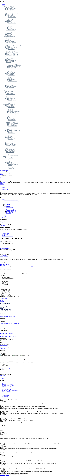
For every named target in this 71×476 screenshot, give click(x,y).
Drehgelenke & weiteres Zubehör (13, 153)
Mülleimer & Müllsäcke (9, 48)
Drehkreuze (8, 46)
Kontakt (3, 217)
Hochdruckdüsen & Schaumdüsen (13, 103)
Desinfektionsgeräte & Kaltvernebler (11, 58)
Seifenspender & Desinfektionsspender (12, 54)
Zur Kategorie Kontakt (3, 172)
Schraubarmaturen (11, 168)
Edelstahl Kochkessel (9, 20)
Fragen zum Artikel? (5, 298)
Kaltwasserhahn (10, 139)
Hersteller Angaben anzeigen (4, 300)
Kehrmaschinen (8, 62)
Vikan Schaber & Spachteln (12, 81)
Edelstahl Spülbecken (11, 26)
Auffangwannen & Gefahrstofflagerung (12, 86)
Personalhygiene (6, 202)
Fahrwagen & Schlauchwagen (12, 154)
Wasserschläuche (8, 161)
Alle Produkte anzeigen (9, 7)
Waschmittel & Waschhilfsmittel (11, 89)
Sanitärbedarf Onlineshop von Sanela (8, 385)
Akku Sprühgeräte (11, 70)
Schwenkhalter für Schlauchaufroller (13, 155)
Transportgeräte (8, 35)
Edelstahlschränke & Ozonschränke (13, 25)
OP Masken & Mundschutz (10, 41)
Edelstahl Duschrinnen (11, 119)
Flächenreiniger (8, 59)
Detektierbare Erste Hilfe (12, 18)
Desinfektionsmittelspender (10, 9)
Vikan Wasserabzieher (11, 83)
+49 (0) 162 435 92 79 (3, 182)
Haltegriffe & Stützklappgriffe (12, 109)
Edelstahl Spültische (11, 28)
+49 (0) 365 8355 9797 (3, 255)
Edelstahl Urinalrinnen (11, 133)
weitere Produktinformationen (4, 248)
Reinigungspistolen (7, 90)
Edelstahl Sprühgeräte (11, 72)
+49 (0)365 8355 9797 (7, 309)
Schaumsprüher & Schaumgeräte (11, 68)
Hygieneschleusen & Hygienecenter (11, 47)
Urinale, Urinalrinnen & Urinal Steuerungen (13, 130)
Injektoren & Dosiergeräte (10, 61)
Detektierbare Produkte (9, 15)
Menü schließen (2, 301)
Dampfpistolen (8, 92)
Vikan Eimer (10, 78)
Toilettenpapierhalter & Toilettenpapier (14, 112)
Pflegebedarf (6, 56)
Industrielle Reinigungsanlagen (11, 60)
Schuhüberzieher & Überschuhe (11, 42)
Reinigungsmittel (6, 84)
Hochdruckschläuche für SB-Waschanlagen (14, 66)
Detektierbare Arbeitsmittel (12, 17)
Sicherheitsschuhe (9, 34)
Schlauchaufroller (7, 142)
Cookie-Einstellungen (5, 233)
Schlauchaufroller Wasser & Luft (11, 144)
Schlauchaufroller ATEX (10, 147)
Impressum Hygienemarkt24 (6, 391)
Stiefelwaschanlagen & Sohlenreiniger (12, 55)
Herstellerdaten (7, 264)
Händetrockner (10, 110)
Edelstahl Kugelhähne (9, 93)
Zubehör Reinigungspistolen (10, 98)
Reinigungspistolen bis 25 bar (10, 94)
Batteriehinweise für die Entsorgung (7, 236)
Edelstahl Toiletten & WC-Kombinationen (12, 122)
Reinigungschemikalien (9, 88)
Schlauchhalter (10, 166)
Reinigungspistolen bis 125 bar (11, 210)
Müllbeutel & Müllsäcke (12, 50)
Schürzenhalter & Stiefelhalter (10, 53)
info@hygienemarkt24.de (4, 180)
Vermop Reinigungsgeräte (10, 73)
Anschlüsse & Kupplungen (12, 100)
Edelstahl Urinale (10, 132)
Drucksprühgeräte (11, 71)
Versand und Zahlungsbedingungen (7, 384)
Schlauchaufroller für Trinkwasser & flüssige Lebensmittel (15, 146)
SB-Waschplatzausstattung (12, 67)
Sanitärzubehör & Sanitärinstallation (13, 113)
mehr (32, 266)
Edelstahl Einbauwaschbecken (12, 125)
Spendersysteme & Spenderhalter (11, 43)
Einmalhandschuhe (9, 38)
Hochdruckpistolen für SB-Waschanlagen (14, 65)
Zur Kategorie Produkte (4, 170)
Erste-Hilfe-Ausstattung (9, 10)
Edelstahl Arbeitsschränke (12, 23)
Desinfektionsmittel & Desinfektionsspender (11, 6)
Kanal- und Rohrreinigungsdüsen (13, 164)
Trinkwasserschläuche (9, 160)
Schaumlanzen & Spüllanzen (10, 96)
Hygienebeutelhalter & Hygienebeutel (14, 111)
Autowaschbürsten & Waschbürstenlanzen (14, 64)
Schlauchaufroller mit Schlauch (11, 145)
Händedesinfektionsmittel (10, 12)
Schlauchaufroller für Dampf (10, 148)
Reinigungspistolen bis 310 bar (11, 95)
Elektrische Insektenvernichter (10, 30)
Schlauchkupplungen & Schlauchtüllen (14, 167)
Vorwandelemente (9, 136)
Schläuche (5, 156)
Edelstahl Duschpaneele (11, 118)
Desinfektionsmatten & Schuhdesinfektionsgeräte (13, 45)
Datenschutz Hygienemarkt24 (6, 389)
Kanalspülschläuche (9, 159)
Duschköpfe (10, 117)
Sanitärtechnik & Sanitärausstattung (9, 104)
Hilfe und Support (5, 234)
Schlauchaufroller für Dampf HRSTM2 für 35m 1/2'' (8, 316)
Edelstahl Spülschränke (11, 27)
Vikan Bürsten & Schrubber (12, 77)
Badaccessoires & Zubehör (10, 106)
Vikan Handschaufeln (11, 79)
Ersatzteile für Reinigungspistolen (13, 102)
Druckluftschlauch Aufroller (10, 149)
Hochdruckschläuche (9, 158)
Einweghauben (8, 40)
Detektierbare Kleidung (11, 19)
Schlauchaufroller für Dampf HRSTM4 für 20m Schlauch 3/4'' (9, 323)
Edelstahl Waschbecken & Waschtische (12, 123)
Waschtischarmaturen (9, 137)
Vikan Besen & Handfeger (12, 76)
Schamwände (10, 135)
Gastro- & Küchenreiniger (10, 87)
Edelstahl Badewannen (9, 121)
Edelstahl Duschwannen (12, 120)
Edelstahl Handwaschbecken (12, 126)
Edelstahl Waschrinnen (9, 129)
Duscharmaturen (10, 116)
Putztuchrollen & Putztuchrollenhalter (12, 52)
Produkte (3, 199)
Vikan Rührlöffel (10, 80)
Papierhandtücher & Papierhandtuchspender (13, 51)
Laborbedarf (8, 31)
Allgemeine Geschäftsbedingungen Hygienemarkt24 (10, 390)
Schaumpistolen (8, 97)
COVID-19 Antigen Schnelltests (11, 8)
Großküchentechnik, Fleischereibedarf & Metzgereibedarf (13, 13)
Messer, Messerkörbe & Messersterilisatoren (13, 32)
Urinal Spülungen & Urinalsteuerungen (14, 134)
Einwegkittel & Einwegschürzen (11, 39)
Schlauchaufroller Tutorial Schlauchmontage (9, 378)
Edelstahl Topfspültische (12, 29)
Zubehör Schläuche (9, 162)
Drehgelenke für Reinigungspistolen (13, 101)
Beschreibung (2, 264)
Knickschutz (10, 165)
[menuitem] (36, 4)
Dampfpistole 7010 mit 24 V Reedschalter (6, 333)
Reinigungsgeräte (7, 204)
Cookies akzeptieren (12, 474)
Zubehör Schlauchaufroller (10, 152)
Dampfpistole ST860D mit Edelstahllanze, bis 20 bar (8, 336)
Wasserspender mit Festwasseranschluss (12, 141)
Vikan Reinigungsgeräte (10, 74)
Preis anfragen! (2, 251)
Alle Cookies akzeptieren (19, 474)
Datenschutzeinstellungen (4, 474)
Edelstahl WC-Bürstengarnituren (13, 108)
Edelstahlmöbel (8, 21)
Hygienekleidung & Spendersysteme (9, 36)
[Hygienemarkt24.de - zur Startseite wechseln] (7, 173)
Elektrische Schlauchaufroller (10, 150)
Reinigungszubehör (9, 33)
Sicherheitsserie (10, 128)
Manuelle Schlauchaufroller (10, 151)
